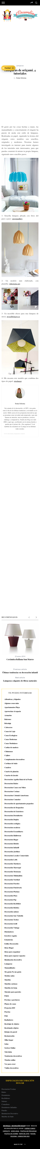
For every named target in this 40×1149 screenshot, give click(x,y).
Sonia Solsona (21, 78)
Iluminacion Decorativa (10, 1113)
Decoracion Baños (11, 783)
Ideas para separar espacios (14, 955)
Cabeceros (8, 727)
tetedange (18, 381)
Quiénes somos (29, 1128)
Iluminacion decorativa (13, 959)
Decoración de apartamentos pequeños (19, 803)
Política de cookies (11, 1134)
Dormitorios (6, 1095)
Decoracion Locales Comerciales (16, 855)
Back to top (18, 1144)
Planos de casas (10, 1004)
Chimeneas (8, 751)
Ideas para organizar (12, 951)
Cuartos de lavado (11, 775)
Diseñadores (9, 931)
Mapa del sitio (24, 1134)
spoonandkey (17, 218)
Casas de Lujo (9, 731)
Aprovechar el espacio (12, 711)
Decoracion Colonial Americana (16, 795)
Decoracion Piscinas (11, 891)
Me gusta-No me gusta (12, 972)
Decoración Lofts (10, 859)
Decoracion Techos (11, 919)
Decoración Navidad (12, 879)
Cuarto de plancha (11, 771)
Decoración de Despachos (14, 807)
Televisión (8, 1052)
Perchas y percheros (12, 1000)
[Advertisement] (20, 41)
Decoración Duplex (11, 819)
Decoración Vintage (11, 927)
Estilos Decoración (11, 943)
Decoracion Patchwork (13, 887)
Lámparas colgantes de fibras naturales (20, 679)
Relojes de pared (10, 1032)
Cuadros (7, 767)
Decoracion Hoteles (11, 843)
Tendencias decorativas (13, 1056)
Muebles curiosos (10, 984)
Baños (4, 1092)
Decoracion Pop (10, 899)
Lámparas (20, 66)
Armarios (8, 715)
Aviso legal (15, 1131)
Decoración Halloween (12, 835)
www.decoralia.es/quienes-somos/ (14, 434)
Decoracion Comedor (12, 799)
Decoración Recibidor (12, 903)
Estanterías (8, 939)
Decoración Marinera (12, 863)
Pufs (6, 1016)
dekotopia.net (14, 283)
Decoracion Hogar (11, 839)
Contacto (6, 1131)
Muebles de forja (10, 988)
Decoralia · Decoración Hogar (14, 1126)
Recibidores (6, 1098)
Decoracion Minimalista (13, 875)
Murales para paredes (12, 992)
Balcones (7, 719)
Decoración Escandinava (13, 831)
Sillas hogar (8, 1040)
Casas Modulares (10, 743)
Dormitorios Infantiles (9, 1107)
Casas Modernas (10, 739)
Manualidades (9, 968)
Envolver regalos (10, 935)
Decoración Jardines (12, 851)
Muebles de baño (8, 1116)
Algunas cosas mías (11, 703)
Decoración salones (11, 911)
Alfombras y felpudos (12, 699)
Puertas (7, 1012)
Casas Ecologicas (10, 735)
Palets (6, 996)
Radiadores (8, 1020)
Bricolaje (7, 723)
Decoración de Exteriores (13, 811)
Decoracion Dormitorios (13, 815)
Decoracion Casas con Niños (15, 787)
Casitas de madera (11, 747)
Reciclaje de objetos (11, 1024)
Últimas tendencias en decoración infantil (20, 671)
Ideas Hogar (9, 947)
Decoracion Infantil (11, 847)
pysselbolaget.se (13, 316)
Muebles (7, 979)
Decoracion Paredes (11, 883)
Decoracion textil (10, 923)
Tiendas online (9, 1060)
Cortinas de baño (10, 763)
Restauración (9, 1036)
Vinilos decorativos (11, 1068)
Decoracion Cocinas (11, 791)
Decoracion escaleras (12, 827)
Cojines (7, 755)
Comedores (6, 1104)
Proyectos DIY (9, 1008)
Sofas (6, 1044)
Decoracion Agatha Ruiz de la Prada (18, 779)
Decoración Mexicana (12, 871)
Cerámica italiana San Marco (20, 659)
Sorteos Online (9, 1048)
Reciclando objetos (11, 1028)
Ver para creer (10, 1064)
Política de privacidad (28, 1131)
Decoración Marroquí (12, 867)
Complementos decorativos (14, 759)
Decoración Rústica (11, 907)
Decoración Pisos (10, 895)
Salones (4, 1101)
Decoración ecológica (12, 823)
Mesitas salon (9, 975)
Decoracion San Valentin (13, 915)
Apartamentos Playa (12, 707)
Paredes (4, 1110)
